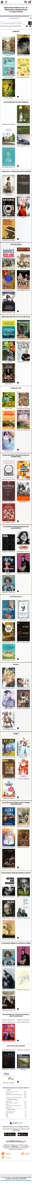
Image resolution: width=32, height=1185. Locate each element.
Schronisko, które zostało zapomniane (13, 1105)
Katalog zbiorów (14, 18)
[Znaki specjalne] (30, 26)
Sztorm (7, 1104)
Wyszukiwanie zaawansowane (8, 26)
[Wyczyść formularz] (26, 26)
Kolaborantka (8, 1107)
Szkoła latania (9, 1093)
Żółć (7, 1114)
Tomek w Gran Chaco (10, 1111)
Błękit (7, 1115)
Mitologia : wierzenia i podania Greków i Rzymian (15, 1097)
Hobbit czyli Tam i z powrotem (12, 1091)
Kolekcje (19, 26)
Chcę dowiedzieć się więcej (8, 1180)
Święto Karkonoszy (10, 1112)
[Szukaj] (29, 23)
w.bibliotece (15, 1146)
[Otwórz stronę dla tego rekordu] (9, 45)
